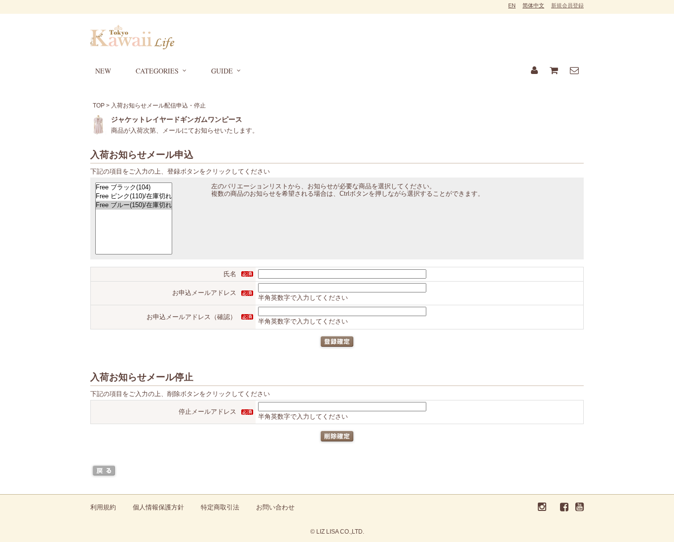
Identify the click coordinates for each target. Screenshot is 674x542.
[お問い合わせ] (574, 71)
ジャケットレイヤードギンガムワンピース (176, 119)
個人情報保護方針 (158, 507)
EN (512, 5)
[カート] (554, 71)
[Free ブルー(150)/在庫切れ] (134, 205)
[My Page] (534, 71)
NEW (103, 70)
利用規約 (103, 507)
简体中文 (533, 5)
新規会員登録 (567, 5)
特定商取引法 (220, 507)
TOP (99, 105)
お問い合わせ (275, 507)
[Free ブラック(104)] (134, 187)
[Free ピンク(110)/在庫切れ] (134, 196)
